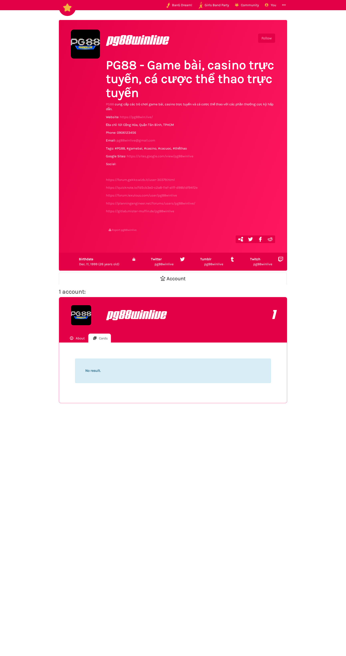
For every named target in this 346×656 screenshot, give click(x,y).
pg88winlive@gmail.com (136, 140)
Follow (267, 38)
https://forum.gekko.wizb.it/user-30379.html (140, 180)
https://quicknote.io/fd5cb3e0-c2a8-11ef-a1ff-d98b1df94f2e (152, 187)
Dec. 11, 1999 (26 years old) (99, 261)
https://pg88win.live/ (136, 117)
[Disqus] (173, 472)
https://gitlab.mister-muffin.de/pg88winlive (140, 211)
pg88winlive (162, 261)
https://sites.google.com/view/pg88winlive (160, 156)
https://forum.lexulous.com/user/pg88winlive (141, 195)
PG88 (110, 104)
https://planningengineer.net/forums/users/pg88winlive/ (150, 203)
